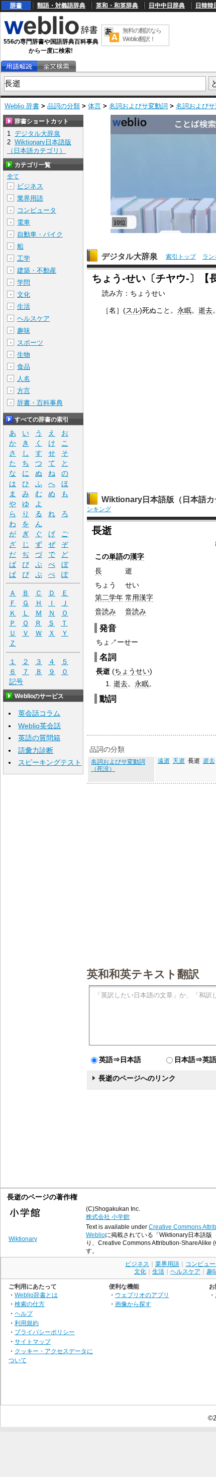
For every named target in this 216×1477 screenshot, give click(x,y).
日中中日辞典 (167, 5)
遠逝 (164, 761)
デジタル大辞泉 (129, 256)
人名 (23, 378)
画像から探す (133, 1304)
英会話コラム (39, 713)
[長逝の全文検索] (56, 66)
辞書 (16, 5)
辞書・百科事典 (40, 402)
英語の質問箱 (39, 738)
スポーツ (30, 342)
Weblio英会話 (39, 726)
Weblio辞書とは (36, 1295)
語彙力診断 (35, 750)
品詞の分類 (63, 106)
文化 (23, 294)
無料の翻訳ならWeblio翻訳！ (142, 35)
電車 (23, 222)
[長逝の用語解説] (19, 66)
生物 (23, 354)
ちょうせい (132, 671)
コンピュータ (36, 210)
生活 (23, 306)
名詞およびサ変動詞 (138, 106)
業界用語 (30, 198)
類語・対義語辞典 (61, 5)
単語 (116, 556)
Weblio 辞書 (22, 106)
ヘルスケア (33, 318)
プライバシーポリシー (45, 1332)
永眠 (184, 310)
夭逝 (179, 761)
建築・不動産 (36, 270)
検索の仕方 (30, 1304)
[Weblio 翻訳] (111, 35)
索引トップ (181, 256)
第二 (102, 597)
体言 (94, 106)
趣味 (23, 330)
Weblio (95, 1234)
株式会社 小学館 (108, 1216)
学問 (23, 282)
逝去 (205, 310)
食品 (23, 366)
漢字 (137, 556)
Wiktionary (23, 1238)
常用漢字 (139, 597)
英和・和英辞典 (117, 5)
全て (13, 176)
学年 (116, 597)
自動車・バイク (40, 234)
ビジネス (30, 186)
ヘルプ (24, 1313)
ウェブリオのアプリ (142, 1295)
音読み (105, 611)
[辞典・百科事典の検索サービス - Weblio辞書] (51, 33)
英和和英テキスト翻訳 (143, 973)
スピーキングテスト (49, 762)
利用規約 (27, 1323)
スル (133, 310)
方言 (23, 390)
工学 (23, 258)
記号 (16, 682)
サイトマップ (33, 1341)
